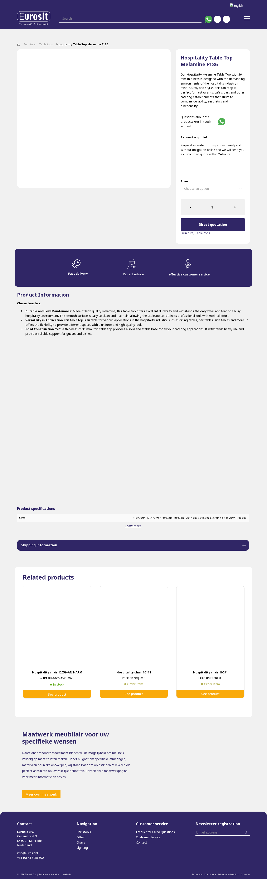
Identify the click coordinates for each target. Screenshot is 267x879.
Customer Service (148, 837)
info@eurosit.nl (27, 853)
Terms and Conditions (204, 874)
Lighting (82, 848)
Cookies (245, 874)
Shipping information (39, 545)
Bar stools (84, 832)
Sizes (185, 181)
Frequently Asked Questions (155, 832)
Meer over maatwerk (41, 794)
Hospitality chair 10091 (210, 672)
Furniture (29, 44)
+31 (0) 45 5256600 (30, 858)
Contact (141, 842)
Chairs (81, 842)
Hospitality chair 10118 (134, 672)
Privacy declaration (228, 874)
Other (81, 837)
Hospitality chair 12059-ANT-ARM (57, 672)
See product (57, 694)
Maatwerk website (49, 874)
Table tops (46, 44)
